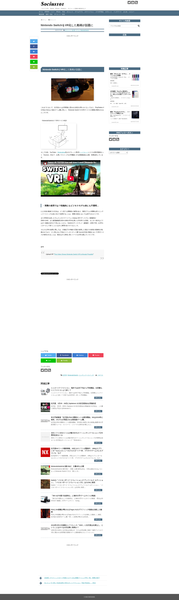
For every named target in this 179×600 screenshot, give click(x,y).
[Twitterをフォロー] (129, 2)
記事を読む (98, 398)
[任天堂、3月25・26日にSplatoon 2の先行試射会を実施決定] (45, 407)
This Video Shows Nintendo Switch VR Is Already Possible (73, 254)
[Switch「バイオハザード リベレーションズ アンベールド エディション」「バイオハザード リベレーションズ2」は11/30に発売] (45, 484)
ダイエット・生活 (59, 14)
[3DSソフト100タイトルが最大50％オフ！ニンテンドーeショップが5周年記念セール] (45, 436)
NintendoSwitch (84, 30)
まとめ (125, 12)
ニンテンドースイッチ (86, 375)
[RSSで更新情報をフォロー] (136, 2)
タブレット (108, 12)
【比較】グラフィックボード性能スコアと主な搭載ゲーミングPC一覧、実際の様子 (72, 578)
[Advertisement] (72, 50)
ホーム (41, 12)
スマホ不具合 (99, 12)
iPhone (58, 12)
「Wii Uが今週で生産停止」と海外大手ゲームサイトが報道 (73, 496)
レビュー (131, 12)
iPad (63, 12)
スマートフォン (89, 12)
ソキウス (100, 375)
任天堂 (73, 30)
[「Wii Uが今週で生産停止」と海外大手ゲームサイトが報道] (45, 499)
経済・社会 (49, 14)
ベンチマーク (117, 12)
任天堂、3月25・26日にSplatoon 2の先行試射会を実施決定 (73, 403)
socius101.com (115, 86)
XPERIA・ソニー (49, 12)
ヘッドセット (83, 152)
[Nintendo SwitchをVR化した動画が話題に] (34, 51)
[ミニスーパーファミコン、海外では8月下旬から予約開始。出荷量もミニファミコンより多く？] (45, 391)
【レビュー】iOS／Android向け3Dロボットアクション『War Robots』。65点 (70, 583)
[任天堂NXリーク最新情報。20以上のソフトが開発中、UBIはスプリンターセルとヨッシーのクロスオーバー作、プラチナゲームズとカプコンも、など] (45, 452)
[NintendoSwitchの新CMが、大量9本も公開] (45, 470)
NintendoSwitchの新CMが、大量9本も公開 (67, 466)
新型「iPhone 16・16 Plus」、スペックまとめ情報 (120, 74)
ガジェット (70, 12)
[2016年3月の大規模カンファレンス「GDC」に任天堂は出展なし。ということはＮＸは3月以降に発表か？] (45, 529)
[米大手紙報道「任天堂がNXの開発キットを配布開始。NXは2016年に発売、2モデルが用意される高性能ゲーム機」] (45, 421)
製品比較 (41, 14)
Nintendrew (61, 152)
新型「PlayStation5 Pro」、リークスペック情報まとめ (120, 112)
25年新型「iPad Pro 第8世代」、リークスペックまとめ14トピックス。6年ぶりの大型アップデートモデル (120, 93)
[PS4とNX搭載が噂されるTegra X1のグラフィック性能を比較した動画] (45, 513)
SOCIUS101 (91, 597)
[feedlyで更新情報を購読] (132, 2)
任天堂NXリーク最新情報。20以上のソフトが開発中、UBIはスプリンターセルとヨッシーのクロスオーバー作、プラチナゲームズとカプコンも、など (77, 451)
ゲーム (78, 30)
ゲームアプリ (79, 12)
